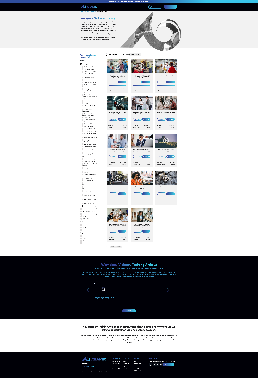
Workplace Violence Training (102, 11)
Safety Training (86, 213)
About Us (125, 361)
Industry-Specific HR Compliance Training (87, 140)
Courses (102, 6)
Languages (83, 233)
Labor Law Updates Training (90, 144)
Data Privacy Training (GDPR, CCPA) (89, 85)
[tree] (89, 142)
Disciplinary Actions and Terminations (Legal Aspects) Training (88, 90)
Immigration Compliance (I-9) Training (89, 134)
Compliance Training (88, 80)
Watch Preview (122, 119)
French (84, 240)
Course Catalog (86, 11)
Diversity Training (87, 103)
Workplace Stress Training (89, 203)
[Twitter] (157, 364)
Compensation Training (89, 77)
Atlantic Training (86, 225)
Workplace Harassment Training (88, 192)
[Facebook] (154, 364)
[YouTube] (161, 364)
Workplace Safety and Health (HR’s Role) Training (89, 200)
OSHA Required (116, 368)
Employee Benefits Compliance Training (87, 110)
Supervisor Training (88, 172)
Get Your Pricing (170, 6)
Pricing (135, 366)
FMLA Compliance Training (89, 128)
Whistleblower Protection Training (88, 187)
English (84, 236)
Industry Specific (86, 209)
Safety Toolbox (137, 370)
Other (84, 243)
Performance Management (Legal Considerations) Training (88, 149)
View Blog (129, 310)
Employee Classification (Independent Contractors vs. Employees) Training (88, 115)
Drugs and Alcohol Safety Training (88, 106)
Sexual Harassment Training (89, 161)
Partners (125, 370)
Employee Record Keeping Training (88, 120)
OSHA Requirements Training (89, 211)
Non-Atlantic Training (87, 229)
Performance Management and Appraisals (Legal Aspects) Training (88, 155)
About (118, 6)
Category (82, 60)
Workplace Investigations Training (88, 196)
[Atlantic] (89, 7)
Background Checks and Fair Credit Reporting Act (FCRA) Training (89, 73)
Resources (123, 6)
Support (125, 368)
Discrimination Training (89, 100)
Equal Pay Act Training (88, 123)
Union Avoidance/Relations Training (88, 175)
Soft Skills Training (86, 216)
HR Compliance (93, 11)
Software (108, 6)
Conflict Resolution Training (90, 82)
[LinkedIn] (150, 364)
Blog (135, 361)
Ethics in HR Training (88, 126)
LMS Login (136, 368)
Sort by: (127, 54)
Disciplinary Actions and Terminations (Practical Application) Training (89, 96)
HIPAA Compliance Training (90, 131)
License (113, 6)
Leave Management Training (90, 146)
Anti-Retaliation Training (89, 69)
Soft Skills (114, 366)
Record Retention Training (89, 159)
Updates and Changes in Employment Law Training (88, 179)
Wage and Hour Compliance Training (89, 183)
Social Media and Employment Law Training (89, 164)
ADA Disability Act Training (89, 66)
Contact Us (126, 363)
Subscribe (169, 365)
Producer (82, 222)
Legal (124, 366)
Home (82, 11)
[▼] (141, 54)
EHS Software (115, 370)
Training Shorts (86, 218)
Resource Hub (137, 363)
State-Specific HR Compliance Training (89, 168)
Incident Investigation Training (90, 137)
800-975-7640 (88, 366)
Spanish (84, 238)
